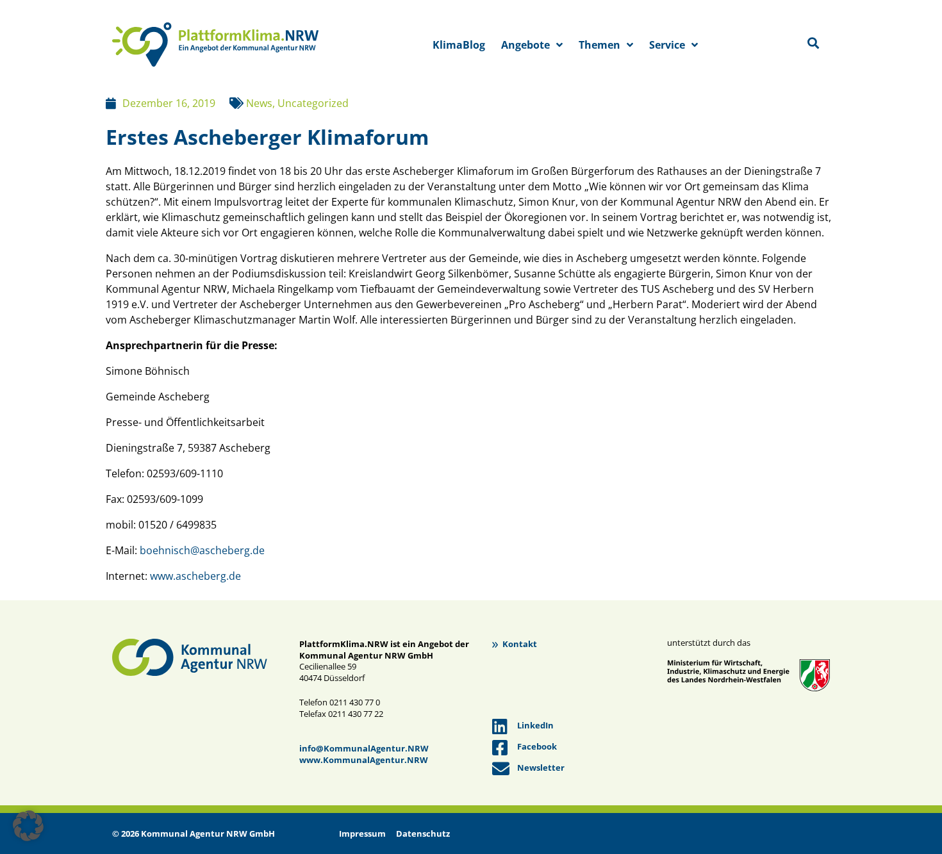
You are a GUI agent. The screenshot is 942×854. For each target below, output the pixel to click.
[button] (28, 826)
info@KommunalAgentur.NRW (364, 748)
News (259, 103)
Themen (599, 45)
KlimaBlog (459, 45)
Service (667, 45)
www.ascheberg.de (195, 576)
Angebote (525, 45)
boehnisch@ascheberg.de (202, 550)
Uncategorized (313, 103)
